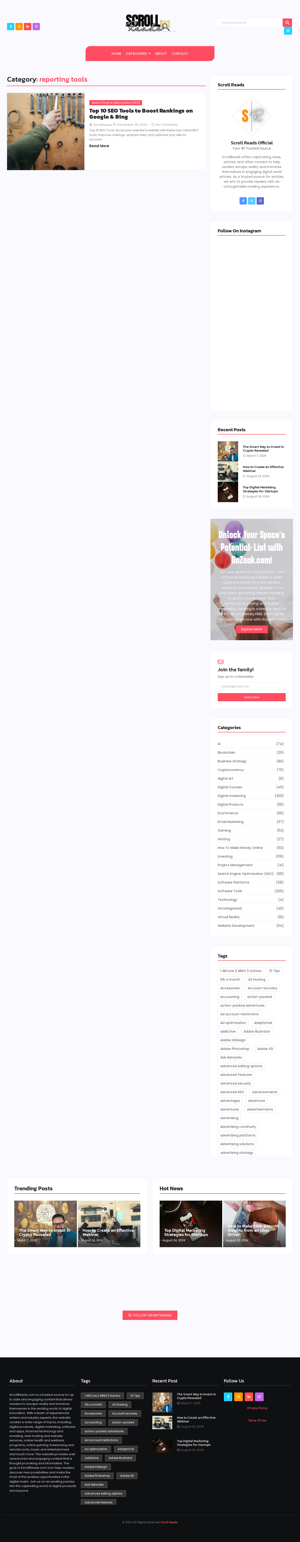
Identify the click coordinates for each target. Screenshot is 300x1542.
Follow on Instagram (152, 1315)
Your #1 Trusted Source (251, 148)
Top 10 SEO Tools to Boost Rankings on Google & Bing (141, 114)
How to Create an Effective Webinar (263, 469)
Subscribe (251, 697)
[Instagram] (36, 26)
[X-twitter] (19, 26)
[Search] (287, 22)
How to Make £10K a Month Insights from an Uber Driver (253, 1230)
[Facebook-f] (10, 26)
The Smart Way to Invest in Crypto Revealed (263, 449)
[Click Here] (288, 31)
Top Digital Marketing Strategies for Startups (260, 489)
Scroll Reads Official (252, 142)
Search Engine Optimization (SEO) (116, 103)
